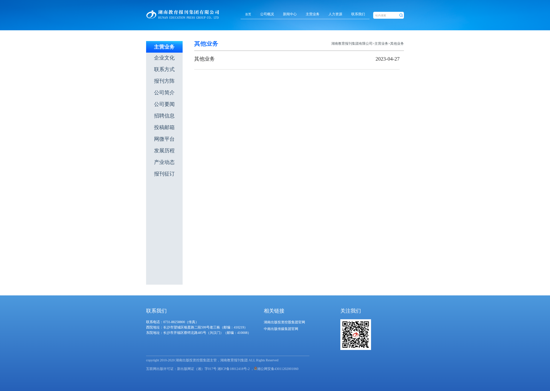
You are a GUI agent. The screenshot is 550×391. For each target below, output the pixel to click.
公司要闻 (164, 104)
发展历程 (164, 150)
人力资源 (335, 14)
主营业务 (312, 14)
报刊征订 (164, 174)
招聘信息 (164, 116)
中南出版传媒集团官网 (281, 329)
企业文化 (164, 58)
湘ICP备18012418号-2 (233, 369)
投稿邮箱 (164, 127)
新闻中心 (290, 14)
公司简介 (164, 92)
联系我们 (358, 14)
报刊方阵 (164, 81)
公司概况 (267, 14)
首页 (248, 14)
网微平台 (164, 139)
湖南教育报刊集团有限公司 (352, 43)
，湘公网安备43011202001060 (274, 369)
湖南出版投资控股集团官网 (284, 322)
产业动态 (164, 162)
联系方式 (164, 69)
